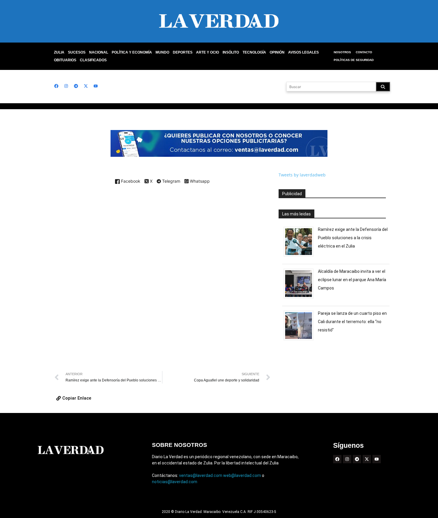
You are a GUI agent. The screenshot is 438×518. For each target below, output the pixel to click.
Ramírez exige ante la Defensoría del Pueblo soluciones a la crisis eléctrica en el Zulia (353, 237)
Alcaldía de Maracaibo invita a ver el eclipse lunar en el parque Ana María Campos (352, 279)
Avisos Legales (303, 52)
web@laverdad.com (242, 475)
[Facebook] (56, 86)
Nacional (98, 52)
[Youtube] (95, 86)
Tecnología (254, 52)
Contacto (364, 52)
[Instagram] (66, 86)
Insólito (231, 52)
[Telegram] (76, 86)
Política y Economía (132, 52)
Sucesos (77, 52)
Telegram (170, 181)
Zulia (59, 52)
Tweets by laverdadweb (302, 175)
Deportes (182, 52)
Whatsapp (199, 181)
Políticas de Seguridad (354, 60)
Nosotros (342, 52)
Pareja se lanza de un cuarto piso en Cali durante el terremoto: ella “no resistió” (352, 321)
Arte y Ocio (207, 52)
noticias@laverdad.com (174, 481)
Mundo (162, 52)
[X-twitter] (86, 86)
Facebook (130, 181)
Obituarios (65, 60)
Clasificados (93, 60)
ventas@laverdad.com (200, 475)
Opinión (277, 52)
